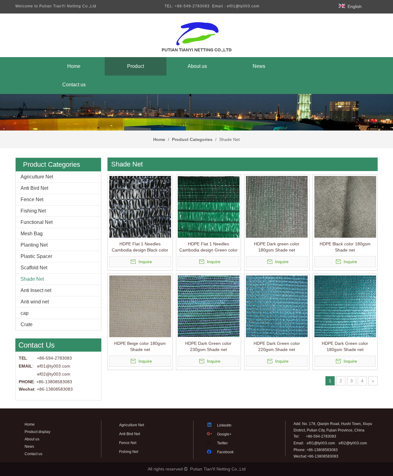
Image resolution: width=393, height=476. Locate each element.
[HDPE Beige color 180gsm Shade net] (140, 305)
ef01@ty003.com (321, 443)
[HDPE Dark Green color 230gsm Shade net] (208, 305)
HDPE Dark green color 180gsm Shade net (276, 246)
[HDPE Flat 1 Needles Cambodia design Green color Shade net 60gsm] (208, 206)
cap (25, 313)
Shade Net (32, 279)
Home (30, 424)
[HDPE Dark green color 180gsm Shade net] (277, 206)
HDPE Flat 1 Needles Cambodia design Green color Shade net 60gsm (208, 247)
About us (32, 439)
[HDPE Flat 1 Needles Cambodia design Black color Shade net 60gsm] (140, 206)
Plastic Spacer (36, 256)
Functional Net (37, 222)
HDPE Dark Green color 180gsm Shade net (345, 346)
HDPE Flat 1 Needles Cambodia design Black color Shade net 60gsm (140, 247)
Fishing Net (33, 210)
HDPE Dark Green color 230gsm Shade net (208, 346)
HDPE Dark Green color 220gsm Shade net (277, 346)
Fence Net (32, 199)
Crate (27, 324)
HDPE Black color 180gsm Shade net (345, 246)
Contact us (33, 454)
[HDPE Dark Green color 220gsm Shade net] (277, 305)
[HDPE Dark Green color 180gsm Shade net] (345, 305)
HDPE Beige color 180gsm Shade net (140, 346)
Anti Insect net (36, 290)
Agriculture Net (37, 176)
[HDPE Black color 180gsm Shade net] (345, 206)
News (29, 446)
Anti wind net (35, 301)
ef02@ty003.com (53, 374)
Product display (37, 432)
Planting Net (34, 245)
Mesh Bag (32, 233)
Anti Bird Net (34, 188)
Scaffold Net (34, 267)
